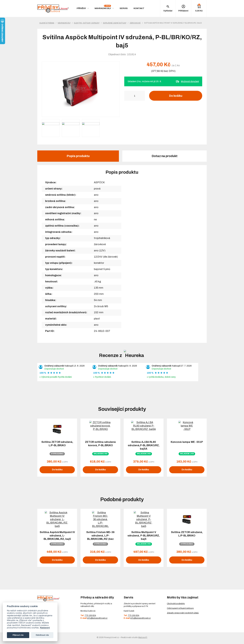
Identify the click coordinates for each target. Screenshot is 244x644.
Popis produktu (78, 156)
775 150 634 (133, 615)
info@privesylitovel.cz (97, 618)
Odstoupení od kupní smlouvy (180, 608)
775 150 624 (90, 615)
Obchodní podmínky (176, 604)
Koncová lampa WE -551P (187, 442)
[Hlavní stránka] (53, 8)
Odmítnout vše (42, 635)
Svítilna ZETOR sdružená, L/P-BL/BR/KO (57, 444)
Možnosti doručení (190, 81)
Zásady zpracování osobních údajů (183, 613)
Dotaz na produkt (164, 156)
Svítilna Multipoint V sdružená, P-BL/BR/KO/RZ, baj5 (144, 535)
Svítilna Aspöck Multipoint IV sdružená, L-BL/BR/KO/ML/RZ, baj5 (57, 535)
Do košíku (175, 95)
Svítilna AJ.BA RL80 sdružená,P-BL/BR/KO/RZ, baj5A (143, 445)
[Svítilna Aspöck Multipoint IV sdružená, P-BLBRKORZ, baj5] (80, 89)
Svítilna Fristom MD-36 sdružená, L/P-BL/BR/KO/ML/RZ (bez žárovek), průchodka (100, 537)
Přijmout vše (18, 635)
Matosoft (142, 637)
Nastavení (45, 627)
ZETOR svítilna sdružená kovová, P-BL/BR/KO (100, 444)
